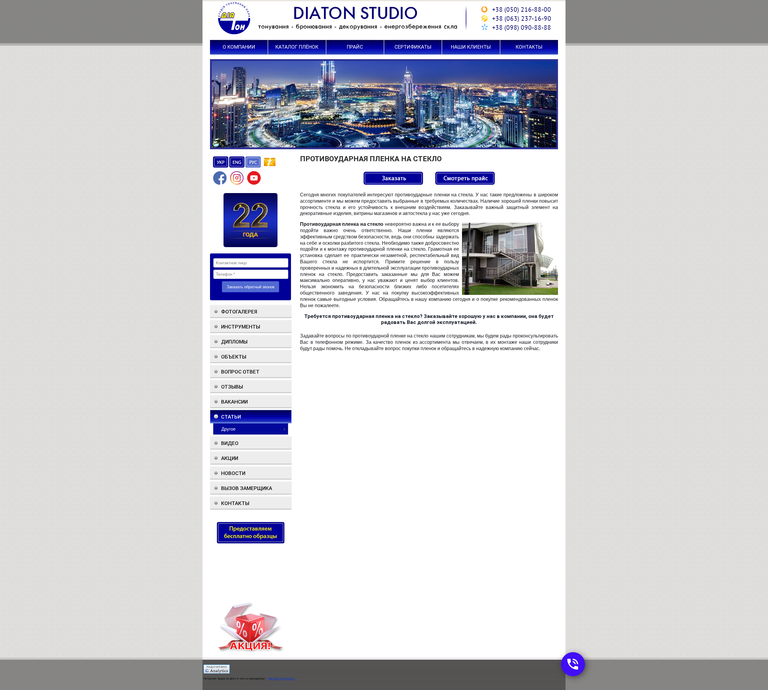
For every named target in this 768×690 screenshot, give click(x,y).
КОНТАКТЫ (529, 47)
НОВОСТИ (233, 473)
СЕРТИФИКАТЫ (412, 47)
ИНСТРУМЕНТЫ (240, 327)
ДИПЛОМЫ (234, 342)
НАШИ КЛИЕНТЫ (471, 47)
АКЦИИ (229, 458)
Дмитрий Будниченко (281, 678)
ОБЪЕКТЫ (233, 357)
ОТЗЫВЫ (232, 387)
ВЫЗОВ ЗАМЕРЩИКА (246, 488)
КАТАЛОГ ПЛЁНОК (296, 47)
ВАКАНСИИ (234, 402)
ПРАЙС (355, 47)
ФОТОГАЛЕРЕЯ (239, 312)
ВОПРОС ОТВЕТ (240, 372)
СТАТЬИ (231, 417)
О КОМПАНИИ (239, 47)
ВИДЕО (229, 443)
